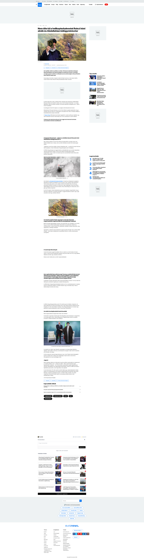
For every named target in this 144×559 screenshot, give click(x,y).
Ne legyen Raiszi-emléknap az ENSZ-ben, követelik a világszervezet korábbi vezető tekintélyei (59, 386)
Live (106, 4)
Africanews (55, 542)
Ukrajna (81, 510)
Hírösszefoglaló (56, 533)
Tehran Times (47, 115)
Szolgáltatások (56, 529)
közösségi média (62, 515)
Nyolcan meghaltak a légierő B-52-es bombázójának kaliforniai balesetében (58, 392)
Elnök (66, 396)
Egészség (82, 4)
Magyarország (80, 513)
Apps (54, 539)
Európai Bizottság (81, 515)
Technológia (63, 513)
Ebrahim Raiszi (48, 398)
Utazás (66, 4)
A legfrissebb (47, 4)
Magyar (38, 1)
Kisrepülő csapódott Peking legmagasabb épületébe (53, 389)
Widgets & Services (57, 541)
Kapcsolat (65, 541)
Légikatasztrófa (48, 396)
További (64, 529)
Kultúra (73, 4)
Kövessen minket (56, 537)
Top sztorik (93, 73)
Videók (45, 544)
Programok (46, 545)
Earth (78, 4)
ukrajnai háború (64, 510)
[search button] (71, 1)
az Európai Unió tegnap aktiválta (56, 181)
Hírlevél (75, 537)
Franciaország (73, 510)
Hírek (40, 25)
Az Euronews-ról (66, 531)
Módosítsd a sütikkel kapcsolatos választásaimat (67, 549)
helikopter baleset (57, 396)
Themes (45, 529)
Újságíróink (46, 547)
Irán (46, 25)
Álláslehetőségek (66, 543)
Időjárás (54, 534)
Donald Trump (72, 515)
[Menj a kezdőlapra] (40, 5)
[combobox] (76, 1)
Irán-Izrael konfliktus (66, 507)
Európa (52, 4)
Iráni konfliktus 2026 (78, 507)
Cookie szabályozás (66, 537)
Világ (57, 4)
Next (70, 4)
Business (61, 4)
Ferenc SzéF (47, 63)
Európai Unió (71, 513)
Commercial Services (67, 533)
